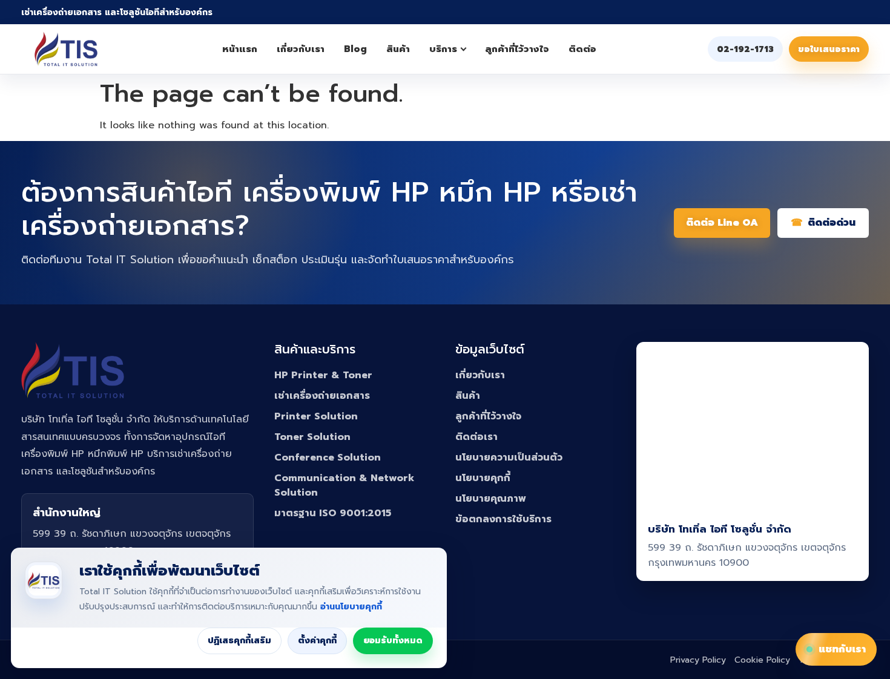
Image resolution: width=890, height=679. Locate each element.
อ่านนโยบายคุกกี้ (351, 606)
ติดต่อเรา (476, 437)
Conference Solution (327, 457)
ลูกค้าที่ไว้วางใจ (517, 49)
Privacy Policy (698, 660)
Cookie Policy (762, 660)
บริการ (443, 49)
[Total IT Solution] (66, 49)
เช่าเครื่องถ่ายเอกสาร (322, 396)
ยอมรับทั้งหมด (393, 640)
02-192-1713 (745, 49)
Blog (355, 49)
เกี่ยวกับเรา (301, 49)
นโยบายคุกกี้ (482, 478)
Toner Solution (312, 437)
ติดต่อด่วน (831, 222)
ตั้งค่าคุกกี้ (317, 640)
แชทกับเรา (842, 649)
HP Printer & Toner (323, 375)
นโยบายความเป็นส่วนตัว (508, 457)
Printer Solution (316, 416)
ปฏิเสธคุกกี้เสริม (239, 640)
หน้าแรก (239, 49)
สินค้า (398, 49)
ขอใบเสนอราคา (829, 49)
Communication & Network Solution (344, 485)
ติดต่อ (582, 49)
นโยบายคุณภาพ (490, 498)
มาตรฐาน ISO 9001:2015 (332, 513)
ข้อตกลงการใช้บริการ (503, 519)
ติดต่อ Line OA (722, 222)
